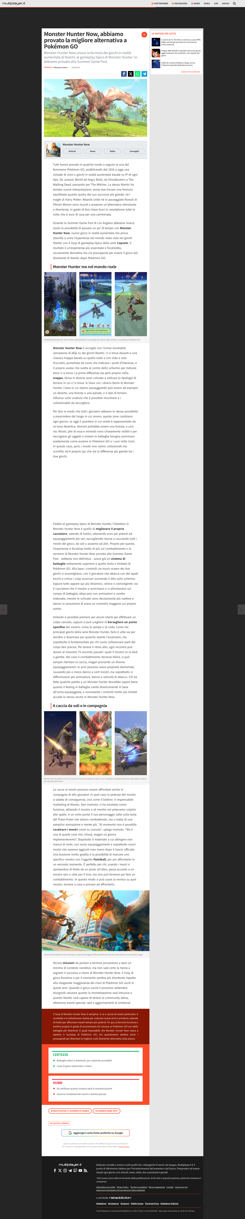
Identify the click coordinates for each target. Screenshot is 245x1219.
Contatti (169, 1187)
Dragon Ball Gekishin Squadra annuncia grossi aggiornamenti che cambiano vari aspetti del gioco (181, 53)
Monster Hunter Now (76, 144)
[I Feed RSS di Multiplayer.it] (85, 1170)
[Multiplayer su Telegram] (70, 1170)
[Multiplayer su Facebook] (55, 1170)
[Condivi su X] (131, 74)
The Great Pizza (152, 1203)
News (92, 151)
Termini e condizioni (138, 1187)
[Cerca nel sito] (234, 3)
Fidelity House (137, 1203)
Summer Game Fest (107, 1110)
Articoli (72, 151)
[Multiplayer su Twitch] (75, 1170)
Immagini (134, 151)
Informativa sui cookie (105, 1187)
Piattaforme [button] (161, 3)
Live (216, 3)
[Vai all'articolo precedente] (241, 609)
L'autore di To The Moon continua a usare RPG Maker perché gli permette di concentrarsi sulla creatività (181, 42)
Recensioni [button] (181, 3)
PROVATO (48, 67)
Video (207, 3)
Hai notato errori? (59, 1123)
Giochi (225, 3)
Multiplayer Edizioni (169, 1203)
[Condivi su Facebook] (124, 74)
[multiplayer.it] (70, 1164)
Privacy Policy (123, 1187)
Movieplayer (113, 1203)
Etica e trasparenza (157, 1187)
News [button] (197, 3)
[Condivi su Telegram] (144, 74)
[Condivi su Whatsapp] (137, 74)
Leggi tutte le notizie (190, 72)
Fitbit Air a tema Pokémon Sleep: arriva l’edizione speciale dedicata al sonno (178, 64)
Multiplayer (101, 1203)
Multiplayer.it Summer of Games (70, 1110)
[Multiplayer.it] (13, 3)
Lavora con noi (181, 1187)
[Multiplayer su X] (60, 1170)
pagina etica (124, 1146)
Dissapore (125, 1203)
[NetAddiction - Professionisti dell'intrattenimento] (120, 1198)
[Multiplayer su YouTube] (80, 1170)
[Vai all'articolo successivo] (3, 609)
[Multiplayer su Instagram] (65, 1170)
